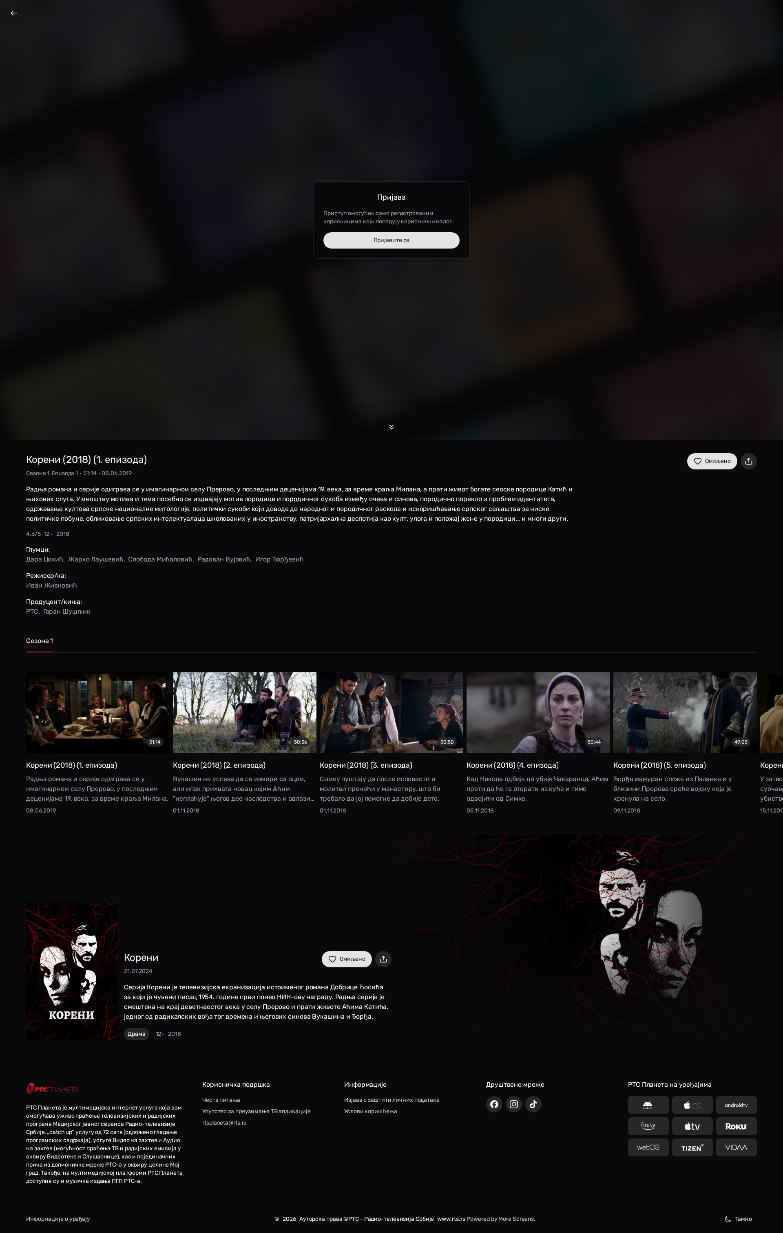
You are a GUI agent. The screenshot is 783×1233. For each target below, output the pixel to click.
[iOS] (692, 1105)
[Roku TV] (736, 1126)
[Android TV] (736, 1105)
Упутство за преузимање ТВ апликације (256, 1111)
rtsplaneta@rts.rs (224, 1122)
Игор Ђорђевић (279, 559)
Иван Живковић (51, 585)
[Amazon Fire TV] (648, 1126)
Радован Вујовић (224, 559)
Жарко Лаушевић (96, 559)
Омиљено (718, 461)
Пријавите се (392, 240)
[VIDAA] (736, 1147)
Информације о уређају (58, 1218)
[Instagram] (514, 1104)
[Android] (648, 1105)
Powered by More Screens (500, 1218)
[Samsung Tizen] (692, 1147)
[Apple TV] (692, 1126)
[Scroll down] (391, 427)
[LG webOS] (648, 1147)
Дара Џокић (44, 559)
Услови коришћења (370, 1111)
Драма (137, 1033)
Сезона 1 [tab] (39, 641)
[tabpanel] (391, 737)
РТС (32, 611)
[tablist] (391, 644)
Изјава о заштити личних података (392, 1099)
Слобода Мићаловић (160, 559)
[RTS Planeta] (52, 1088)
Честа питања (221, 1099)
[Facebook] (494, 1104)
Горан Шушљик (67, 611)
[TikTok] (533, 1104)
